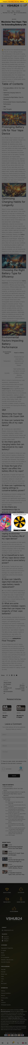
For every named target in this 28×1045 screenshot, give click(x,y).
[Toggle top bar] (26, 1)
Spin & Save (19, 530)
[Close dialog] (0, 514)
